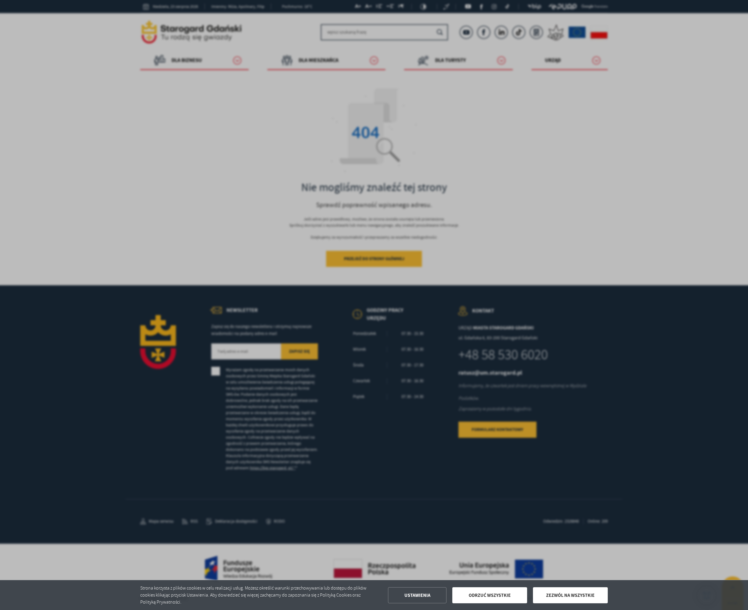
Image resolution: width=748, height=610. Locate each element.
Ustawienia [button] (417, 595)
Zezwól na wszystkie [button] (570, 595)
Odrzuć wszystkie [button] (490, 595)
